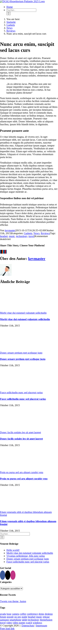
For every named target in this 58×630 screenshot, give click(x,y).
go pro (17, 616)
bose (9, 614)
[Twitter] (7, 575)
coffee (23, 614)
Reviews (45, 233)
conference (32, 614)
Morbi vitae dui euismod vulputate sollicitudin (23, 312)
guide (24, 616)
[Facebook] (2, 575)
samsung (4, 619)
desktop (49, 614)
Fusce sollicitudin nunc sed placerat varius (21, 392)
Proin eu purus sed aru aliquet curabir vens (21, 472)
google (10, 616)
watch (29, 622)
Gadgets (28, 233)
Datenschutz (28, 625)
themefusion (46, 619)
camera (15, 614)
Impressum (41, 625)
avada (3, 614)
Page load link (7, 628)
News (36, 233)
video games (19, 622)
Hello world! (12, 550)
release (46, 616)
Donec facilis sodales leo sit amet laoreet (20, 432)
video (9, 622)
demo (41, 614)
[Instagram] (12, 575)
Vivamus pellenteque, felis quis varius (25, 556)
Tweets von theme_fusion (13, 601)
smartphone (15, 619)
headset (4, 236)
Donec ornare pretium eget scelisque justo (21, 352)
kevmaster (10, 230)
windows (37, 622)
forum (3, 616)
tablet (24, 619)
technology (21, 236)
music (12, 236)
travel (31, 236)
